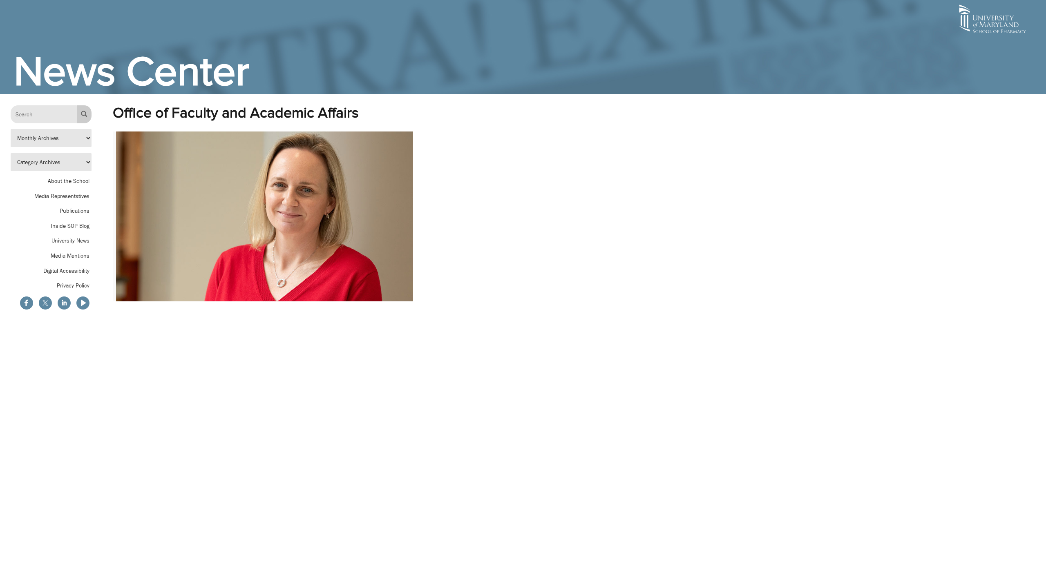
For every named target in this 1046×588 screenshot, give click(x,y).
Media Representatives (61, 196)
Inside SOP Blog (70, 226)
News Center (131, 71)
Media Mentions (70, 255)
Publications (74, 210)
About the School (68, 181)
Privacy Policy (73, 285)
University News (70, 240)
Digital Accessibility (66, 270)
